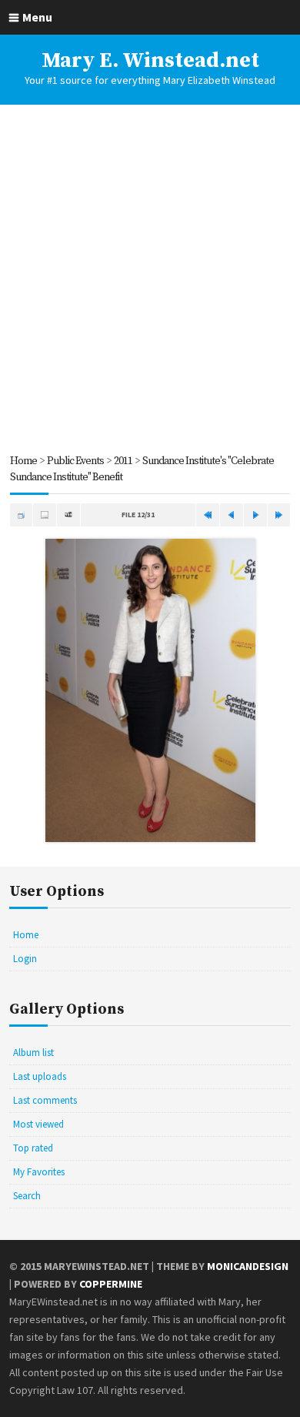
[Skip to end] (279, 514)
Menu (37, 17)
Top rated (33, 1148)
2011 (123, 461)
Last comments (45, 1100)
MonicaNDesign (247, 1266)
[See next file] (255, 514)
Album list (33, 1052)
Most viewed (38, 1124)
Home (23, 461)
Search (27, 1195)
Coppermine (110, 1284)
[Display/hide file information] (44, 514)
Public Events (75, 461)
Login (25, 958)
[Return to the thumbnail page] (21, 514)
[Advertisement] (150, 279)
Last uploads (39, 1076)
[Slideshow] (68, 514)
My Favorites (39, 1171)
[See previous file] (231, 514)
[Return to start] (207, 514)
